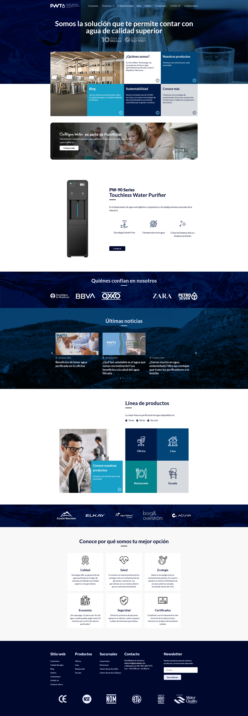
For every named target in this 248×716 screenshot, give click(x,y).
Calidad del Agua (125, 6)
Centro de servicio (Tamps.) (110, 673)
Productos (106, 6)
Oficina (78, 661)
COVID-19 (175, 6)
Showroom (104, 665)
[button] (52, 353)
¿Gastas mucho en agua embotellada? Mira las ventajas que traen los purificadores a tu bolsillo (123, 368)
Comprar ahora (191, 6)
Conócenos (54, 661)
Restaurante (80, 669)
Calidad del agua (56, 665)
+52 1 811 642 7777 (144, 666)
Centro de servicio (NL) (109, 669)
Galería (148, 6)
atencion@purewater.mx (134, 663)
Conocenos (93, 6)
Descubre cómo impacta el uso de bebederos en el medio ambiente (171, 364)
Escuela (78, 673)
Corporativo (105, 661)
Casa (77, 665)
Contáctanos (160, 6)
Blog (139, 6)
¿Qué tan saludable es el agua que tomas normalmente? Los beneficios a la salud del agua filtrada (77, 368)
